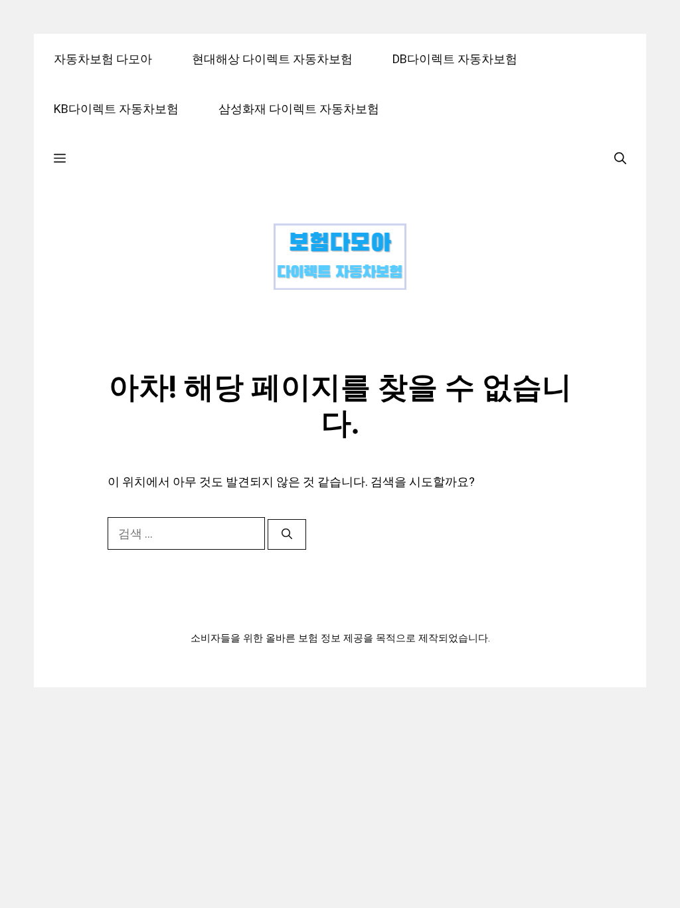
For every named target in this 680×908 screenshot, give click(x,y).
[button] (60, 158)
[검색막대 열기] (620, 158)
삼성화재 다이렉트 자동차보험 (298, 109)
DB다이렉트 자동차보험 (454, 59)
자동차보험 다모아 (103, 59)
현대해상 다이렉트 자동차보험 (272, 59)
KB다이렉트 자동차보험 (116, 109)
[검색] (287, 534)
